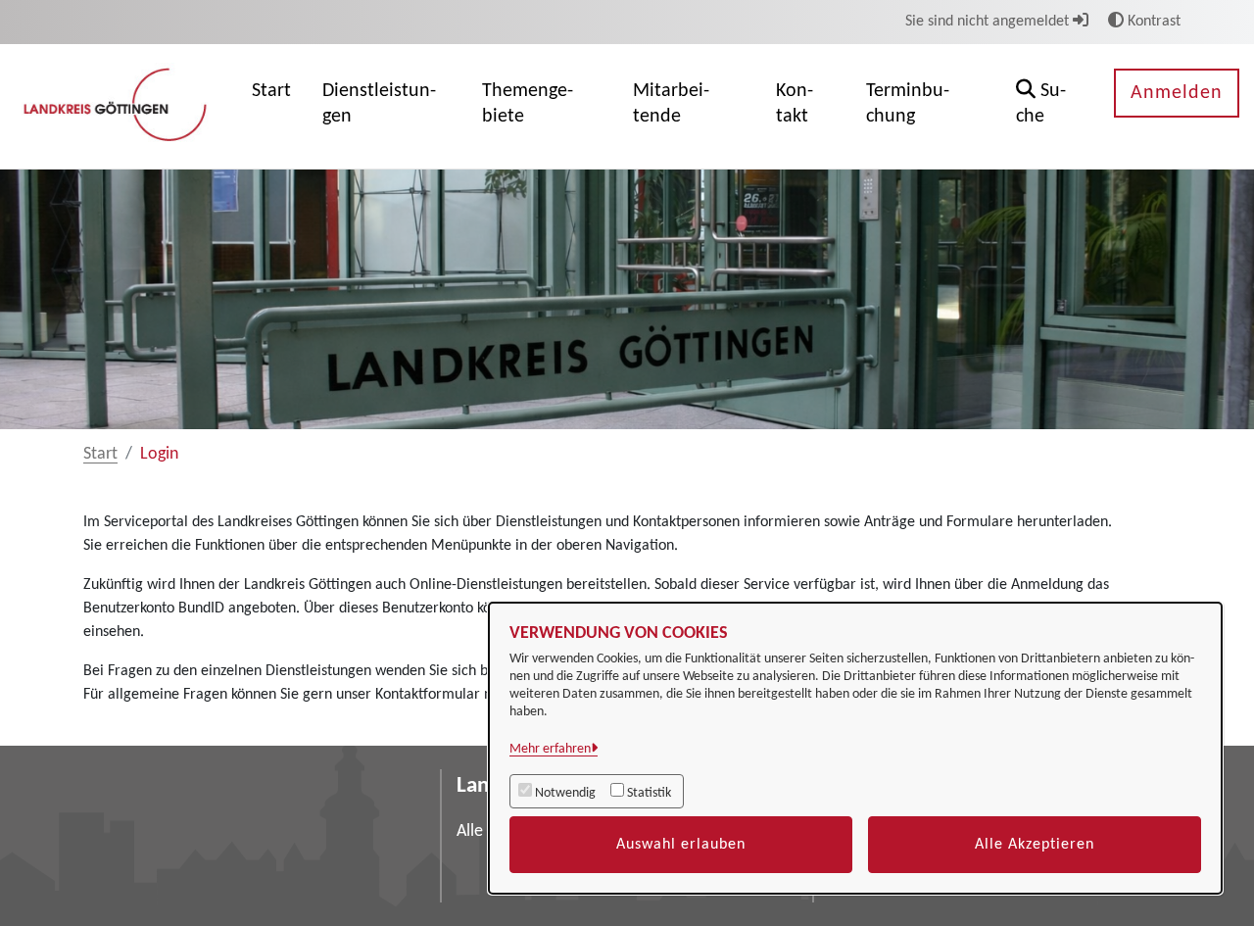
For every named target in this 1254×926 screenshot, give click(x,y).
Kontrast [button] (1152, 21)
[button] (1049, 106)
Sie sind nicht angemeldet (989, 21)
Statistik (649, 793)
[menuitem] (271, 106)
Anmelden (1177, 93)
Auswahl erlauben (681, 845)
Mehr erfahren (550, 749)
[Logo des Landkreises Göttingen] (117, 106)
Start (100, 454)
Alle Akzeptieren (1034, 845)
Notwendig (565, 793)
